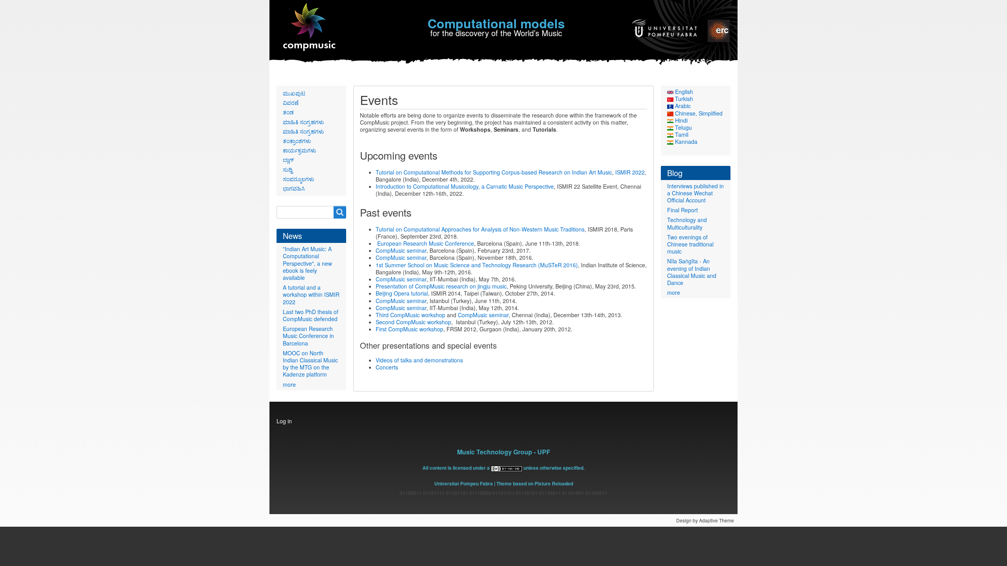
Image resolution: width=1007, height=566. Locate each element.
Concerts (387, 367)
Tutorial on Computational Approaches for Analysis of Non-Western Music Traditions (480, 229)
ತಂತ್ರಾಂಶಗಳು (297, 141)
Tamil (680, 134)
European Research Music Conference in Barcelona (308, 336)
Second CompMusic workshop (413, 322)
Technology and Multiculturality (687, 223)
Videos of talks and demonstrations (419, 360)
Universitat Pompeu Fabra (463, 483)
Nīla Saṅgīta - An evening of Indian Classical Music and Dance (691, 272)
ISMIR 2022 (630, 172)
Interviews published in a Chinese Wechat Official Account (695, 193)
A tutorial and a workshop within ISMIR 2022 (311, 294)
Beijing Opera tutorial (402, 293)
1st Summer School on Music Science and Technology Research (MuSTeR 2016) (477, 265)
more (289, 384)
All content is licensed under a (456, 467)
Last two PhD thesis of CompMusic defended (310, 315)
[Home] (310, 27)
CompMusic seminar (401, 250)
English (683, 92)
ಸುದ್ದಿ (287, 169)
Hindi (680, 120)
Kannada (685, 141)
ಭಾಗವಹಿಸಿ (294, 188)
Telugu (682, 127)
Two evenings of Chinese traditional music (690, 244)
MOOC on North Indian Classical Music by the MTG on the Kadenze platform (310, 364)
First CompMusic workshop (409, 329)
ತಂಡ (288, 112)
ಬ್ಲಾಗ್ (288, 160)
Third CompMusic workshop (410, 315)
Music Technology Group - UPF (503, 451)
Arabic (682, 106)
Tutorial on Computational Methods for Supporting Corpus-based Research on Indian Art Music (494, 172)
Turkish (683, 99)
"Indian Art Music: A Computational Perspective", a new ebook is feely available (307, 263)
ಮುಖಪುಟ (294, 93)
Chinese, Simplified (698, 113)
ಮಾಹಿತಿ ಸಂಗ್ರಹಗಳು (303, 122)
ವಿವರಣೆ (291, 103)
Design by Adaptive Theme (705, 520)
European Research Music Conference (425, 243)
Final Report (682, 210)
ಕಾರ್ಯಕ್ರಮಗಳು (299, 150)
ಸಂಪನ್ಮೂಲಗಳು (298, 179)
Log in (284, 421)
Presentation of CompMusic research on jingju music (441, 286)
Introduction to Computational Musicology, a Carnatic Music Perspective (465, 186)
